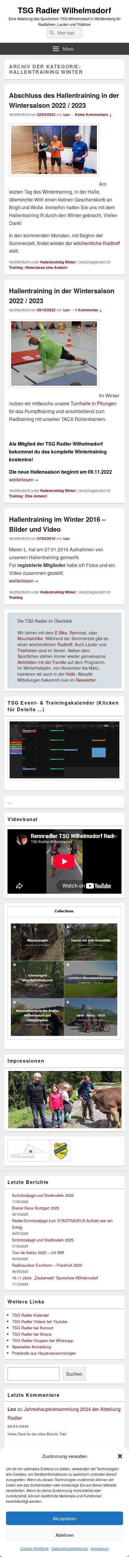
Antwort (36, 496)
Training (15, 267)
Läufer (92, 644)
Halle (70, 674)
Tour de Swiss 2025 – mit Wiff (38, 1252)
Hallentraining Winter (58, 262)
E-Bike (61, 633)
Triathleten (27, 650)
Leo (66, 114)
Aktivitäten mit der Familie (41, 662)
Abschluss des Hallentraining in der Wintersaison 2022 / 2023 (64, 100)
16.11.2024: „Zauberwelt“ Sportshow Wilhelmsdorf (55, 1278)
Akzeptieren (64, 1518)
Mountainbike (30, 638)
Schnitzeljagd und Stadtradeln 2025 (43, 1240)
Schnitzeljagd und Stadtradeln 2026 (43, 1195)
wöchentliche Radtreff (97, 243)
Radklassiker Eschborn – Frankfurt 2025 (47, 1265)
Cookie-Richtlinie (34, 1548)
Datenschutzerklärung (70, 1548)
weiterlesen (23, 479)
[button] (120, 1456)
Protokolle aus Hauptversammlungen (44, 1353)
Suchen (74, 1373)
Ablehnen (65, 1535)
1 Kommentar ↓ (88, 310)
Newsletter (86, 680)
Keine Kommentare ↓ (93, 114)
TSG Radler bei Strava (31, 1334)
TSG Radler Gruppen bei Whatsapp (42, 1340)
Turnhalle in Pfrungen (93, 403)
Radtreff (64, 644)
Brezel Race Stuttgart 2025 (35, 1208)
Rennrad (77, 633)
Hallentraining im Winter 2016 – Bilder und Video (57, 524)
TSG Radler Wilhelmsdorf (64, 10)
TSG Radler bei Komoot (32, 1328)
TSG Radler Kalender (30, 1315)
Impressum (100, 1548)
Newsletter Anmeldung (31, 1347)
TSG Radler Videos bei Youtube (39, 1321)
